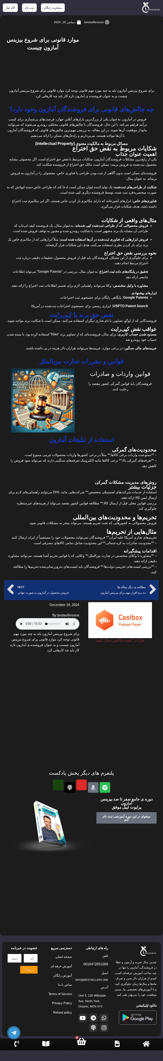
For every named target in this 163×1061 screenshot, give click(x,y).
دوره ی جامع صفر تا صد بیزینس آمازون (127, 801)
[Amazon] (93, 787)
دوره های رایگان (44, 1053)
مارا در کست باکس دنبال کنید (120, 640)
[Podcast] (70, 787)
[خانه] (146, 1044)
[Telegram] (93, 1018)
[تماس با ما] (17, 1044)
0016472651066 (95, 964)
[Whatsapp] (104, 1018)
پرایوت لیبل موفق (126, 807)
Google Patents (49, 271)
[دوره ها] (117, 1044)
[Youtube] (82, 1018)
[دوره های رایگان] (46, 1044)
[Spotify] (105, 787)
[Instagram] (104, 1027)
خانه (146, 1047)
